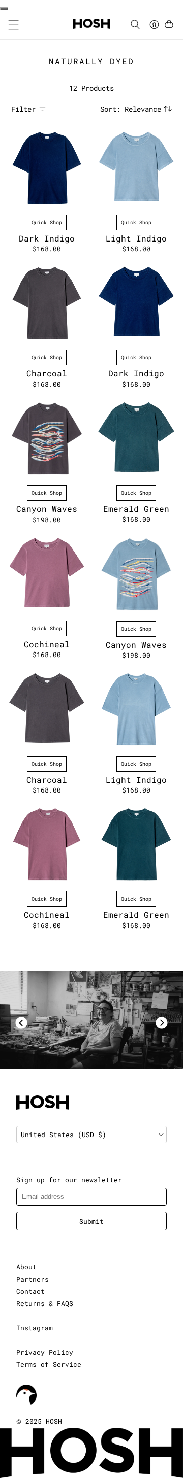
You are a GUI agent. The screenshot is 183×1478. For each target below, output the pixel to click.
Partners (32, 1279)
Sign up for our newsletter (69, 1180)
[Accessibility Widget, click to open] (4, 8)
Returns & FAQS (44, 1303)
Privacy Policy (44, 1352)
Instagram (34, 1328)
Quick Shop (47, 222)
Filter (23, 109)
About (26, 1267)
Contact (30, 1291)
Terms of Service (48, 1364)
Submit (91, 1221)
